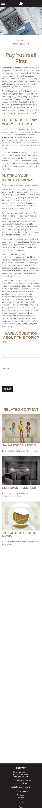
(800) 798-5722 (24, 774)
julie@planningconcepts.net (21, 787)
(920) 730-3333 (23, 772)
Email (4, 355)
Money (21, 807)
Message (5, 369)
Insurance (21, 802)
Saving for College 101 (20, 445)
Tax (21, 805)
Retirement (21, 795)
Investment (21, 797)
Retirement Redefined (19, 487)
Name (4, 342)
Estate (21, 800)
